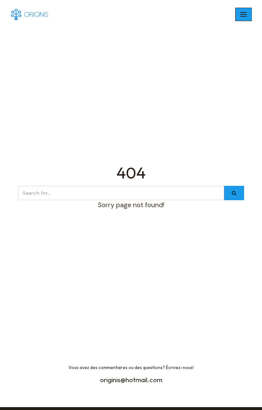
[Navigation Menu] (243, 14)
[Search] (234, 193)
